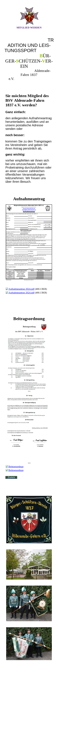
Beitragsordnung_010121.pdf (23, 466)
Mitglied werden (29, 27)
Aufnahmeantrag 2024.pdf (21, 289)
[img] (29, 16)
